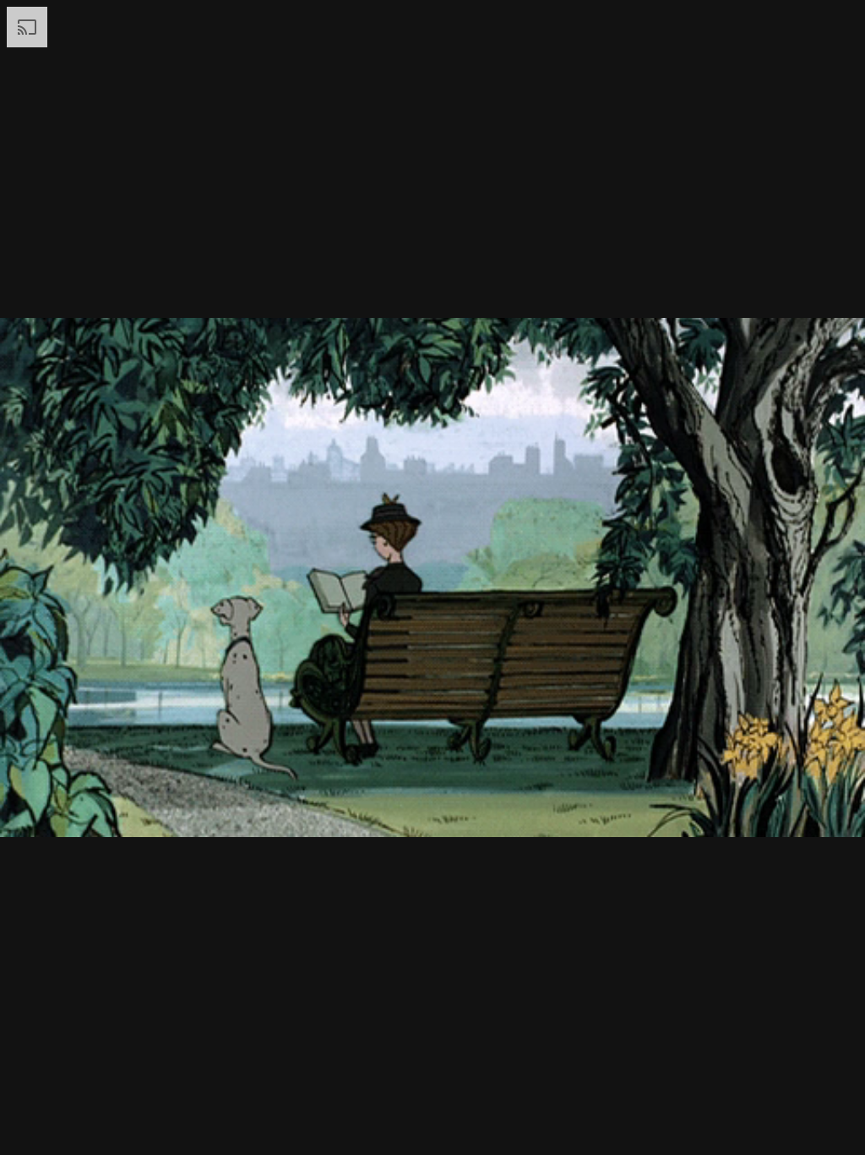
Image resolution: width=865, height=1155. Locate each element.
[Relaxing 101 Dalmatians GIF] (432, 577)
